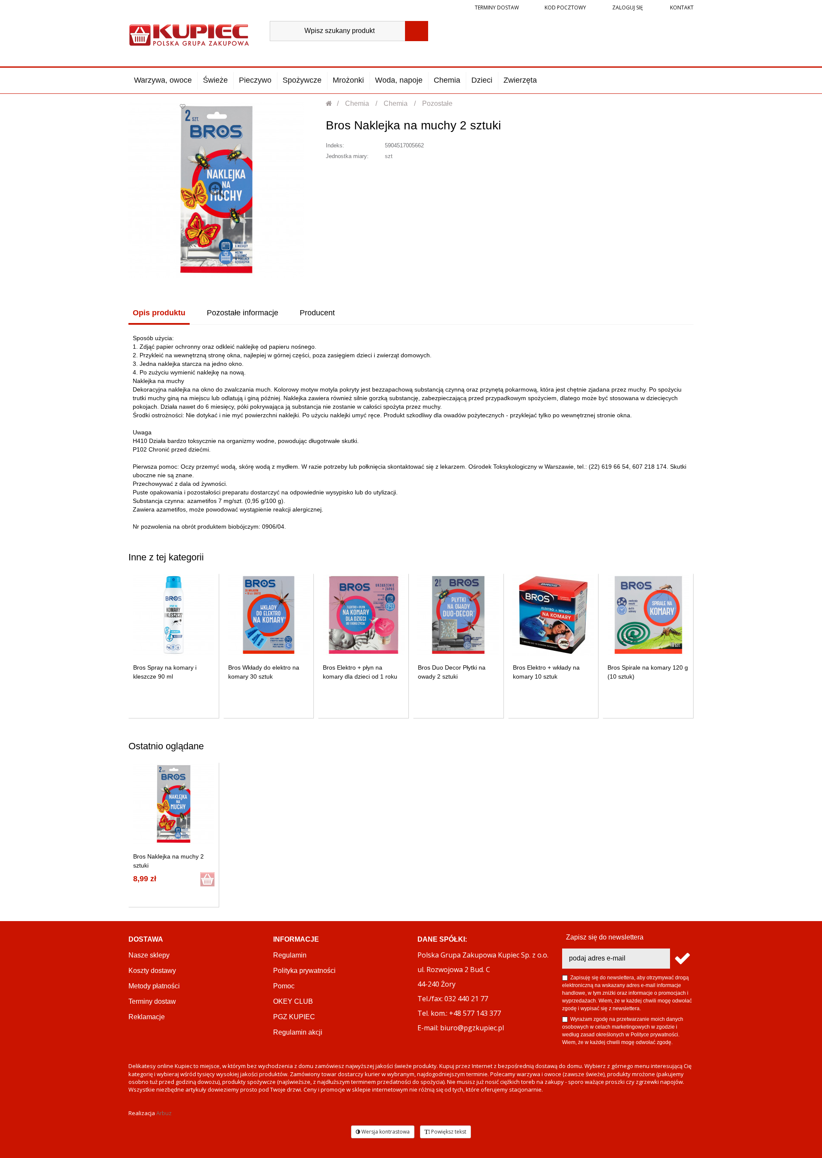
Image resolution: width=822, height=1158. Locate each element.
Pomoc (284, 986)
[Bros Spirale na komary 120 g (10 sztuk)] (648, 615)
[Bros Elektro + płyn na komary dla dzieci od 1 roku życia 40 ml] (364, 615)
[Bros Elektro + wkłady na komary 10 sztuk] (553, 615)
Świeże (215, 80)
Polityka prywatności (304, 970)
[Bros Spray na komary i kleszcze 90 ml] (173, 615)
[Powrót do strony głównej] (329, 103)
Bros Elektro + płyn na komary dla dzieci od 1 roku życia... (360, 676)
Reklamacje (146, 1016)
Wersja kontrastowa (385, 1131)
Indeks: (335, 145)
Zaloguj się (627, 7)
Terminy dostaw (497, 7)
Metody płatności (154, 986)
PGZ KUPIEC (294, 1016)
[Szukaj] (416, 31)
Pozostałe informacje (242, 312)
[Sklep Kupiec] (189, 34)
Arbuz (164, 1113)
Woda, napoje (399, 80)
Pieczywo (255, 80)
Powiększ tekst (448, 1131)
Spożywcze (302, 80)
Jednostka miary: (347, 156)
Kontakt (681, 7)
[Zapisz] (682, 959)
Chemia (447, 80)
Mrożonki (348, 80)
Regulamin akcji (297, 1032)
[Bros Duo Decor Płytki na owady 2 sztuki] (458, 615)
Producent (317, 312)
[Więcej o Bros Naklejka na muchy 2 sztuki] (173, 804)
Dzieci (481, 80)
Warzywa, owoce (163, 80)
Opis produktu (159, 312)
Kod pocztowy (565, 7)
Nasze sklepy (149, 955)
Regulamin (290, 955)
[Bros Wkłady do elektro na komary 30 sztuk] (269, 615)
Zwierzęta (520, 80)
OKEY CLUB (293, 1001)
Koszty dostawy (152, 970)
